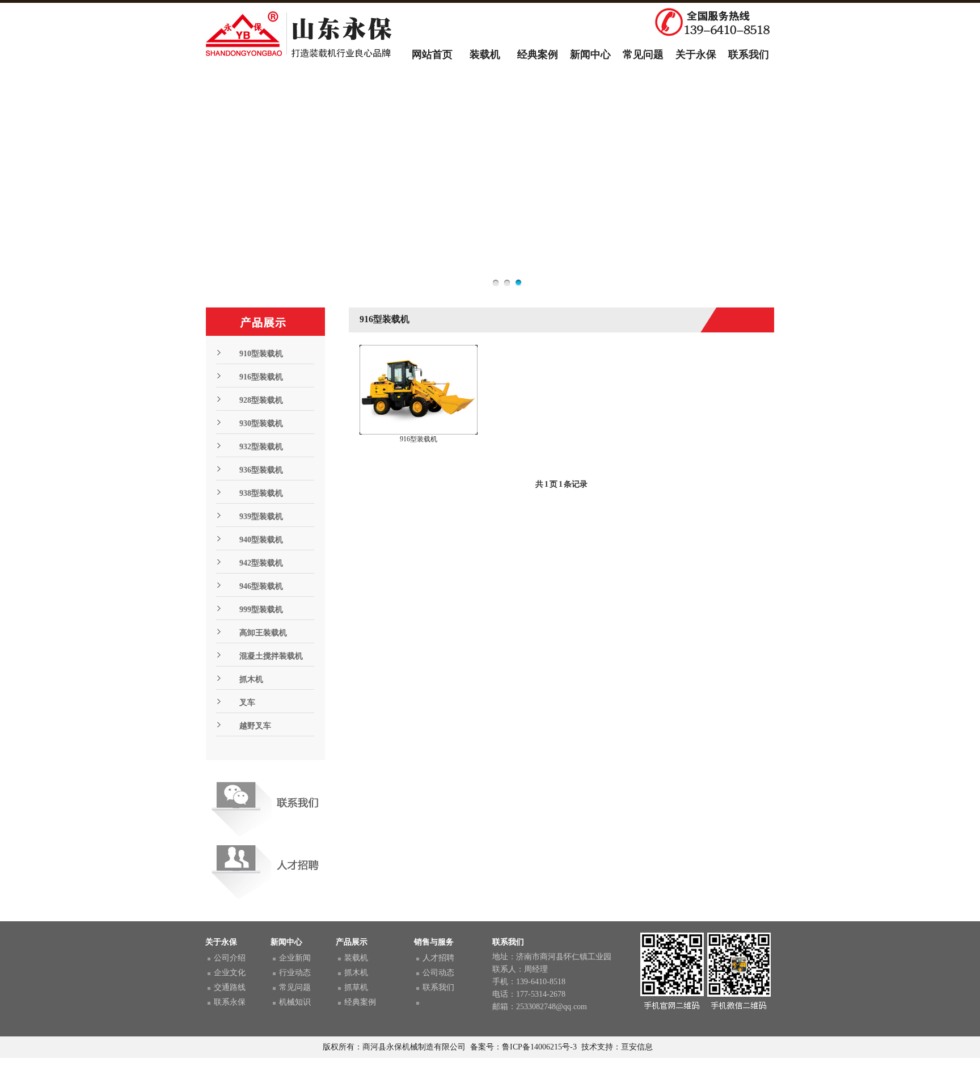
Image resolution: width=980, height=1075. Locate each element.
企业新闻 (295, 958)
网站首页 (432, 54)
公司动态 (438, 972)
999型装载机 (261, 609)
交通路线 (230, 987)
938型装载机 (261, 493)
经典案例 (537, 54)
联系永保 (230, 1002)
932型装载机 (261, 446)
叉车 (247, 702)
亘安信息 (637, 1047)
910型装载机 (261, 353)
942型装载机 (261, 563)
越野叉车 (255, 726)
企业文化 (230, 972)
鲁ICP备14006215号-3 (539, 1047)
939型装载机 (261, 516)
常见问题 (643, 54)
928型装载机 (261, 400)
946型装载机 (261, 586)
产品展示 (352, 942)
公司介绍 (230, 958)
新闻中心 (590, 54)
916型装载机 (261, 377)
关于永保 (695, 54)
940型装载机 (261, 540)
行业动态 (295, 972)
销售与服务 (434, 942)
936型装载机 (261, 470)
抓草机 (356, 987)
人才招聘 (438, 958)
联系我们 (748, 54)
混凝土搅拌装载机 (271, 656)
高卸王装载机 (263, 633)
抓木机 (251, 679)
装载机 (485, 54)
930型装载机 (261, 423)
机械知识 (295, 1002)
